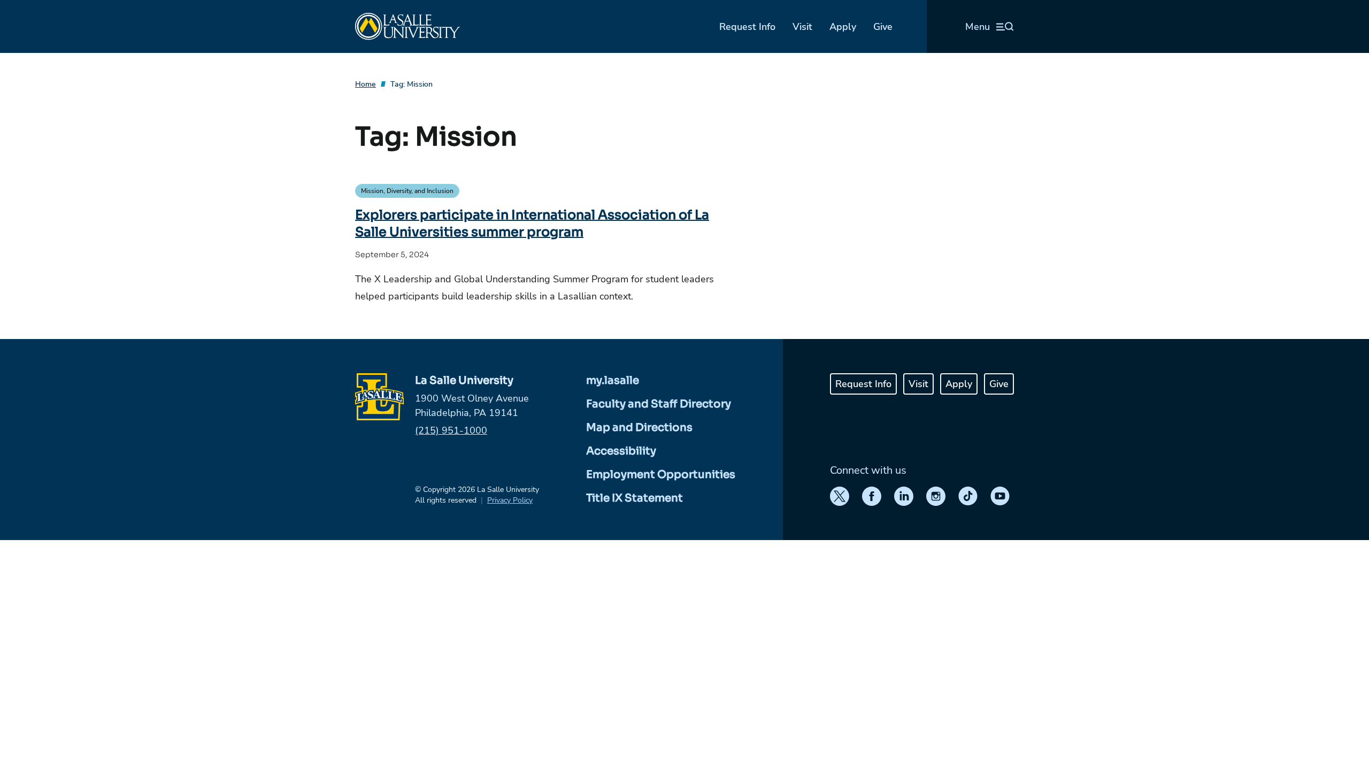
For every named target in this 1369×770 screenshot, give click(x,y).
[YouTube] (1000, 496)
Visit (802, 26)
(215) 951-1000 (451, 430)
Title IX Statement (634, 498)
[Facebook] (871, 496)
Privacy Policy (510, 500)
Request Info (747, 26)
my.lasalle (612, 380)
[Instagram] (935, 496)
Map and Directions (639, 427)
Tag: (411, 84)
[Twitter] (839, 496)
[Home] (407, 26)
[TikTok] (968, 496)
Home (365, 84)
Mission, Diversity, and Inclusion (407, 191)
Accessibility (621, 451)
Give (883, 26)
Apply (842, 26)
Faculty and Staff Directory (658, 404)
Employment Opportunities (660, 474)
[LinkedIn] (903, 496)
